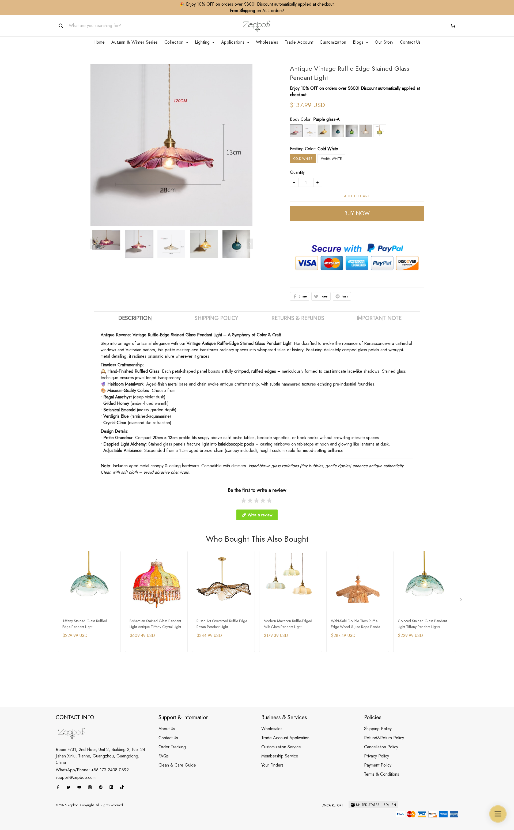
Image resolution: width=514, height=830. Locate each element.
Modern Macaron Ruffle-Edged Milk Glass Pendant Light (288, 623)
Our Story (384, 42)
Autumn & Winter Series (134, 42)
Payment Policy (377, 765)
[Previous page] (92, 244)
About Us (166, 729)
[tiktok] (123, 787)
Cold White (328, 149)
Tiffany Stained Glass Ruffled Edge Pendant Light (84, 623)
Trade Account (299, 42)
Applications (233, 42)
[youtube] (81, 787)
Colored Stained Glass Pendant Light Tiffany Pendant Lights (422, 623)
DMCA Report (332, 805)
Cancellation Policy (381, 747)
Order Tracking (172, 747)
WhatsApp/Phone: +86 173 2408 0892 (92, 770)
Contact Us (410, 42)
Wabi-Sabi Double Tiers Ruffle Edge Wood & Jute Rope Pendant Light (357, 624)
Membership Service (279, 756)
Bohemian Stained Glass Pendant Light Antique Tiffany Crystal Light (155, 623)
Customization (333, 42)
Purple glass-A (326, 119)
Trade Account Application (285, 738)
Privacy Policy (376, 756)
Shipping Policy (378, 729)
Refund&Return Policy (384, 738)
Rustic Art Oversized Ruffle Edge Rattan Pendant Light (221, 623)
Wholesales (267, 42)
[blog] (113, 787)
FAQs (163, 756)
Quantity (297, 172)
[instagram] (91, 787)
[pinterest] (102, 787)
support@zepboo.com (76, 777)
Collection (174, 42)
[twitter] (70, 787)
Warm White (331, 158)
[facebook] (59, 787)
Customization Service (281, 747)
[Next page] (250, 244)
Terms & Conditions (381, 774)
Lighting (202, 42)
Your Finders (272, 765)
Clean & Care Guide (177, 765)
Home (99, 42)
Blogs (358, 42)
